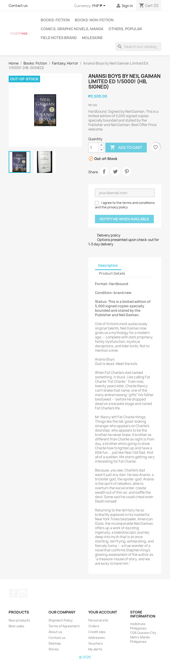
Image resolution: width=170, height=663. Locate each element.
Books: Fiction (55, 20)
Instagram (23, 593)
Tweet (115, 171)
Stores (53, 649)
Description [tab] (108, 265)
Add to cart (126, 147)
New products (19, 620)
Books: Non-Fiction (94, 20)
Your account (102, 612)
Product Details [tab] (112, 273)
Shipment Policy (60, 620)
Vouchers (95, 643)
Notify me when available (124, 219)
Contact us (18, 5)
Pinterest (126, 171)
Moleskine (92, 37)
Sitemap (54, 643)
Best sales (16, 626)
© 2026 (85, 657)
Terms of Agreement (64, 626)
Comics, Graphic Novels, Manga (72, 28)
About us (55, 632)
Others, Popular (125, 28)
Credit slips (97, 632)
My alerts (95, 649)
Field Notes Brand (59, 37)
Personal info (98, 620)
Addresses (96, 637)
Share (104, 171)
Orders (93, 626)
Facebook (13, 593)
